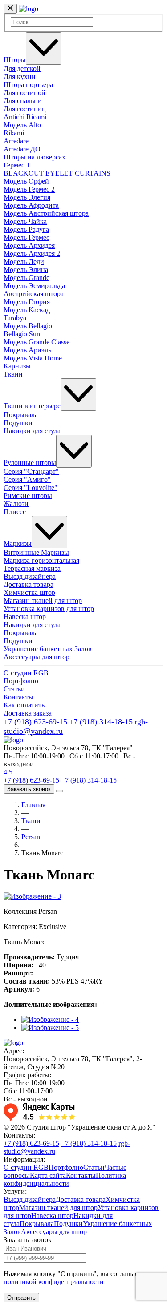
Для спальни (23, 101)
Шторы (15, 59)
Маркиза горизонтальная (41, 560)
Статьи (14, 689)
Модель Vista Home (33, 358)
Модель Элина (26, 269)
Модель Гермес (26, 237)
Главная (33, 804)
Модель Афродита (31, 205)
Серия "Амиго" (27, 479)
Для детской (22, 68)
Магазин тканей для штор (43, 600)
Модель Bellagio (28, 326)
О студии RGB (26, 673)
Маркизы (18, 543)
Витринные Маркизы (36, 552)
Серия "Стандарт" (31, 471)
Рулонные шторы (30, 462)
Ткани (13, 374)
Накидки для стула (32, 431)
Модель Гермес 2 (29, 189)
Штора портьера (28, 84)
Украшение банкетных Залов (48, 649)
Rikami (14, 133)
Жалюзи (16, 503)
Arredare (16, 141)
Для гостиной (24, 92)
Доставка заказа (28, 713)
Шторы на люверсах (34, 157)
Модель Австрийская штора (46, 213)
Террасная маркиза (32, 568)
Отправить (21, 1297)
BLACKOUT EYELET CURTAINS (57, 173)
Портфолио (21, 681)
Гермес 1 (17, 165)
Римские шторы (28, 495)
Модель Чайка (25, 221)
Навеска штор (25, 616)
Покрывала (21, 415)
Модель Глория (27, 302)
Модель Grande (26, 277)
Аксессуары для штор (36, 657)
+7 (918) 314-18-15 (101, 721)
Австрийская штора (34, 293)
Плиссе (15, 511)
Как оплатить (24, 705)
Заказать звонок (29, 789)
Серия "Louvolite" (30, 487)
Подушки (18, 423)
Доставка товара (28, 584)
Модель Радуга (26, 229)
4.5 (8, 772)
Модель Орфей (26, 181)
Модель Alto (22, 125)
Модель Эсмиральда (34, 285)
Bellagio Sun (22, 334)
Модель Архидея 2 (32, 253)
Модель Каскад (27, 310)
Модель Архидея (29, 245)
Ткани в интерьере (32, 406)
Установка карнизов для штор (49, 608)
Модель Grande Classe (36, 342)
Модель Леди (24, 261)
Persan (30, 837)
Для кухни (20, 76)
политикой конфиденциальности (54, 1281)
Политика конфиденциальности (65, 1179)
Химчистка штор (29, 592)
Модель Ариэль (27, 350)
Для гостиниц (25, 109)
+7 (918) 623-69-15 (35, 721)
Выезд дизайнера (30, 576)
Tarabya (15, 318)
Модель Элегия (27, 197)
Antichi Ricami (25, 117)
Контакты (18, 697)
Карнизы (17, 366)
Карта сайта (48, 1175)
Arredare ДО (22, 149)
